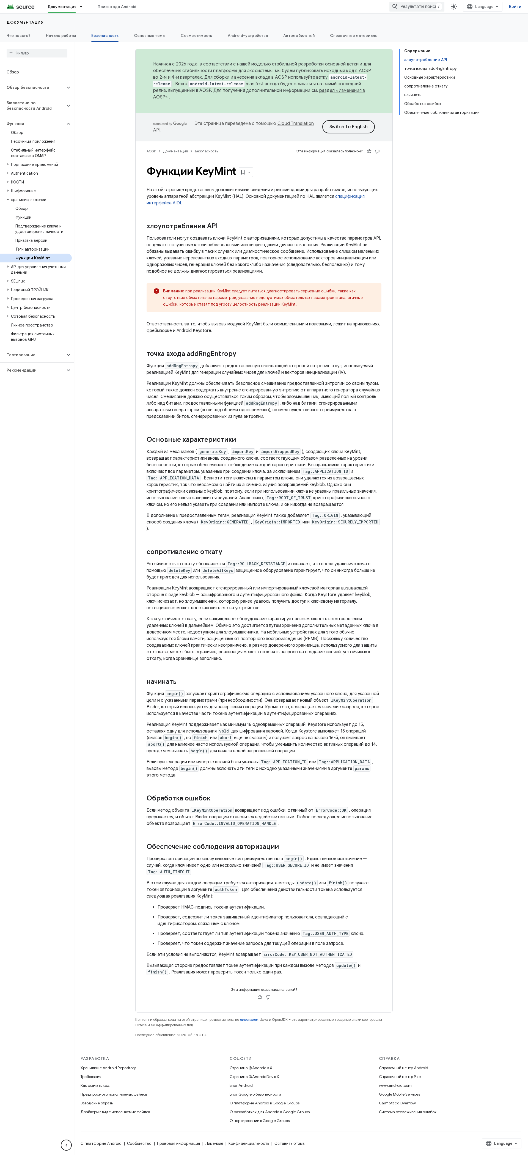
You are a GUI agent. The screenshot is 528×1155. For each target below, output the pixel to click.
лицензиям (249, 1019)
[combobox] (416, 7)
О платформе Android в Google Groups (264, 1103)
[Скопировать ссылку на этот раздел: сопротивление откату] (227, 552)
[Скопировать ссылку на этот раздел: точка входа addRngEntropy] (241, 354)
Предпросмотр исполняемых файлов (114, 1094)
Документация (62, 6)
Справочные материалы (354, 35)
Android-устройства (248, 35)
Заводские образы (97, 1103)
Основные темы (149, 35)
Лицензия (214, 1143)
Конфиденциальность (249, 1143)
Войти (515, 6)
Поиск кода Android (117, 6)
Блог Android (241, 1085)
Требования (91, 1076)
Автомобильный (299, 35)
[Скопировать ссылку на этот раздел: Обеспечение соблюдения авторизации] (284, 847)
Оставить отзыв (289, 1143)
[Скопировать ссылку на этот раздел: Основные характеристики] (241, 440)
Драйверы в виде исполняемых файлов (115, 1111)
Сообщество (139, 1143)
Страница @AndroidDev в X (254, 1076)
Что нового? (19, 35)
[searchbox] (37, 53)
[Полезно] (369, 151)
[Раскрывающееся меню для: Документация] (83, 6)
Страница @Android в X (251, 1067)
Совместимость (196, 35)
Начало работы (61, 35)
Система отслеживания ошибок (407, 1111)
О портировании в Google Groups (260, 1120)
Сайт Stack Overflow (397, 1103)
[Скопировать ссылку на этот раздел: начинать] (182, 682)
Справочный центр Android (403, 1067)
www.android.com (395, 1085)
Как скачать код (95, 1085)
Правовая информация (178, 1143)
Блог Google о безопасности (255, 1094)
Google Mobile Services (399, 1094)
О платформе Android (101, 1143)
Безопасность (105, 35)
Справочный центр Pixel (400, 1076)
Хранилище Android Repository (108, 1067)
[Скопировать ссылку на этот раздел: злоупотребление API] (223, 226)
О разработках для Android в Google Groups (270, 1111)
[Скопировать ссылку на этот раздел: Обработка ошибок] (215, 798)
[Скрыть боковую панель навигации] (66, 1145)
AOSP (151, 151)
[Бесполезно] (377, 151)
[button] (32, 87)
